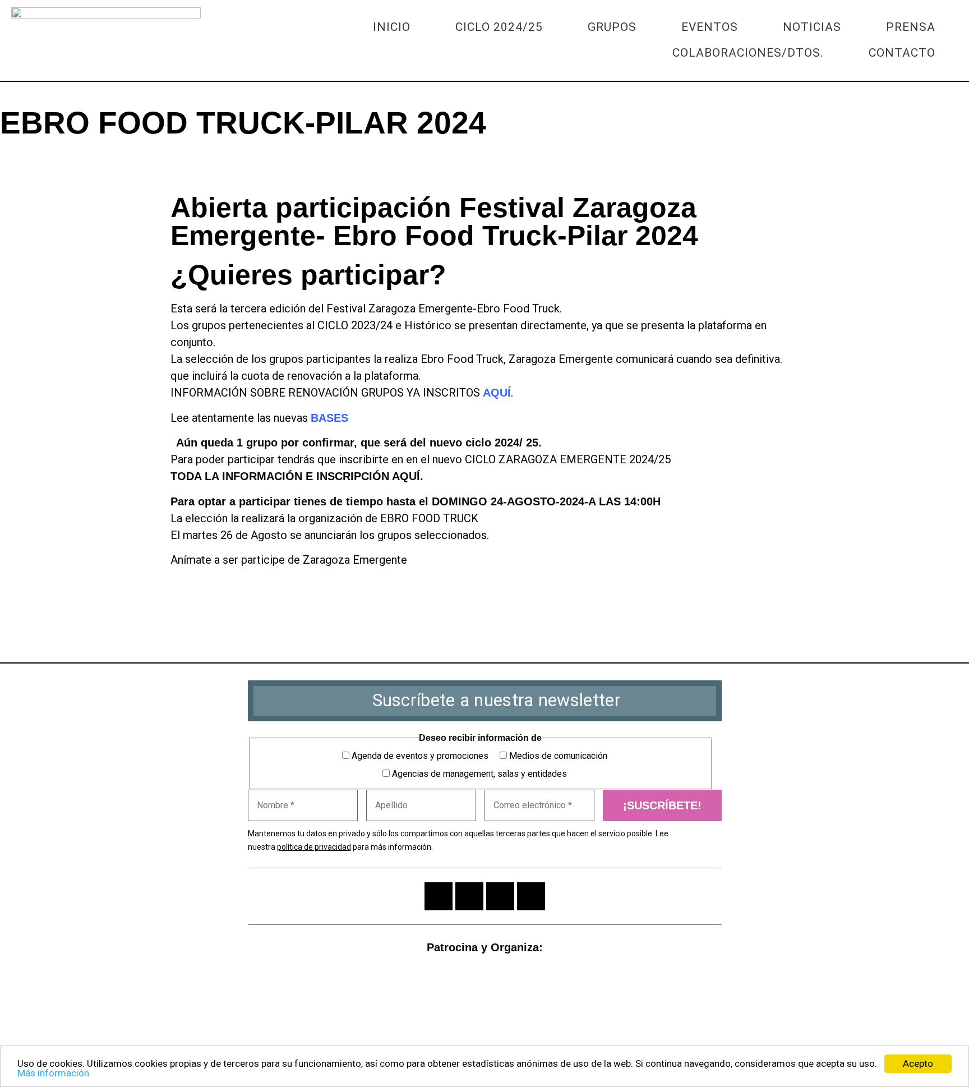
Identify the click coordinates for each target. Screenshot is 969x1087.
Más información (53, 1073)
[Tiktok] (531, 896)
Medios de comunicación (557, 755)
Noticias (812, 27)
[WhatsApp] (15, 164)
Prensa (910, 27)
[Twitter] (76, 164)
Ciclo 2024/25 (499, 27)
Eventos (709, 27)
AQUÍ (497, 392)
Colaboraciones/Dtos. (748, 52)
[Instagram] (438, 896)
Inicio (391, 27)
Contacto (902, 52)
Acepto (918, 1063)
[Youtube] (500, 896)
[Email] (106, 164)
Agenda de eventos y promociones (418, 755)
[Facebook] (45, 164)
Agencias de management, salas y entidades (478, 773)
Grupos (612, 27)
